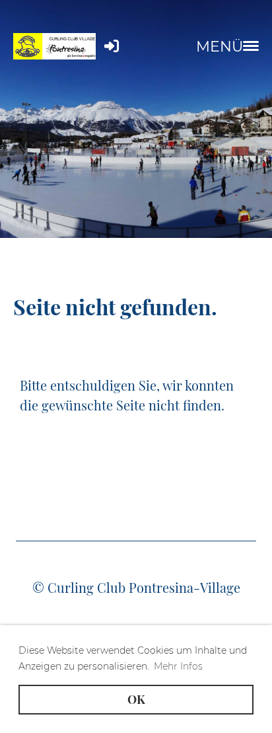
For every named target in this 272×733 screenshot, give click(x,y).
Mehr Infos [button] (178, 666)
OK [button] (136, 699)
